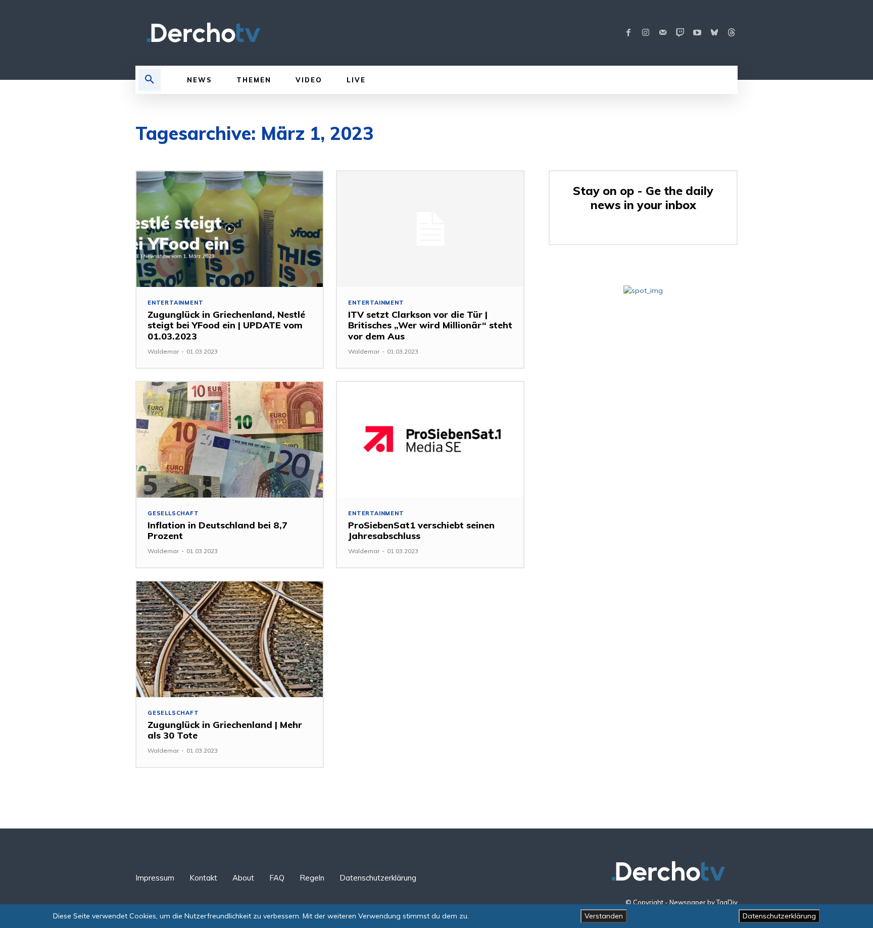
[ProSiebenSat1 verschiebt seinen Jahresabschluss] (430, 440)
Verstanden (604, 915)
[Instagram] (646, 33)
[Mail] (663, 33)
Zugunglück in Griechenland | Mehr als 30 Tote (225, 730)
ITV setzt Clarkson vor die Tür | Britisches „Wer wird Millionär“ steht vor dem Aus (430, 325)
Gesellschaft (173, 513)
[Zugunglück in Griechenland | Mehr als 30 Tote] (229, 639)
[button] (149, 80)
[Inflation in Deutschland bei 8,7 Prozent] (229, 440)
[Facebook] (628, 33)
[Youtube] (697, 33)
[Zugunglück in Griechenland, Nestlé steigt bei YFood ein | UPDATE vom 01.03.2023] (229, 229)
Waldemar (163, 351)
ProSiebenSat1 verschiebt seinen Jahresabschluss (421, 530)
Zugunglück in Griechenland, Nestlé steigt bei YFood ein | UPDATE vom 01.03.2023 (226, 325)
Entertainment (175, 303)
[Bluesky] (714, 33)
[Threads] (731, 33)
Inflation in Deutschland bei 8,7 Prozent (217, 530)
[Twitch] (680, 33)
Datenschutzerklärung (779, 915)
